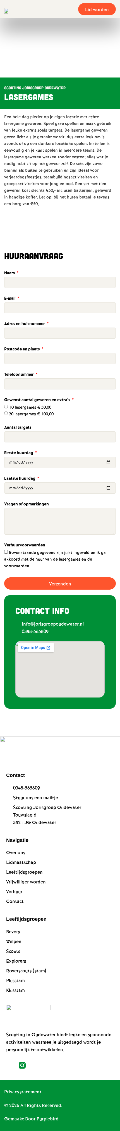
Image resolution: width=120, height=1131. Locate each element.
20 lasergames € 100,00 (31, 414)
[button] (70, 9)
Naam (10, 273)
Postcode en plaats (22, 349)
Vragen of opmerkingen (26, 504)
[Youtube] (34, 1065)
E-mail (10, 298)
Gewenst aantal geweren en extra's (37, 400)
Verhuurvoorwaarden (24, 545)
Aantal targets (17, 427)
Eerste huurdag (19, 453)
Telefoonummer (19, 374)
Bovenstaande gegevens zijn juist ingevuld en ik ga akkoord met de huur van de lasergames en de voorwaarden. (55, 559)
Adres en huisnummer (25, 324)
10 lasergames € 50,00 (30, 407)
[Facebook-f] (9, 1065)
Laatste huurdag (20, 478)
